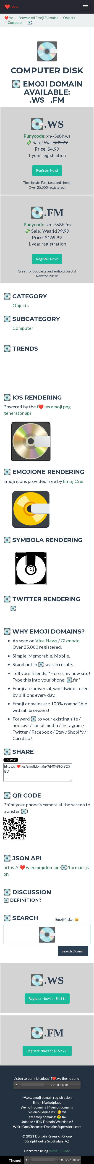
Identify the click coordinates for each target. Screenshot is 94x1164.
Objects (69, 18)
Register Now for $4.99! (47, 998)
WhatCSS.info (59, 1151)
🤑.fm (61, 1117)
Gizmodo (70, 640)
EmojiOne (73, 481)
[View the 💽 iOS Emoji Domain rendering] (28, 441)
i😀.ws (61, 1112)
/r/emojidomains (61, 1107)
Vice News (46, 640)
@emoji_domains (33, 1107)
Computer (15, 22)
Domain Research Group (53, 1136)
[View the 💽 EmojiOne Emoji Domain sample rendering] (28, 509)
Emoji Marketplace (47, 1102)
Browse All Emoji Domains (38, 18)
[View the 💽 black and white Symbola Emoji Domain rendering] (28, 568)
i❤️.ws (10, 6)
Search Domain (73, 951)
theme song (70, 1078)
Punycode (34, 136)
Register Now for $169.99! (47, 1051)
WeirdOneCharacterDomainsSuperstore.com (47, 1127)
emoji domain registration (52, 1097)
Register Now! (47, 170)
